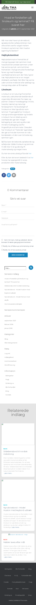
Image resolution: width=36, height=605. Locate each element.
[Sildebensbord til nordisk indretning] (18, 434)
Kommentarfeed (10, 361)
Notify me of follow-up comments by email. (18, 246)
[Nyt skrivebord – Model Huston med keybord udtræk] (18, 490)
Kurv (17, 588)
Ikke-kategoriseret (10, 343)
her (30, 153)
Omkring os (10, 383)
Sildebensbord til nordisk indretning (16, 286)
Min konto (25, 588)
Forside (6, 582)
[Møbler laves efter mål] (18, 534)
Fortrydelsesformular (18, 582)
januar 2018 (8, 328)
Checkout (7, 575)
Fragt (7, 379)
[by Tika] (10, 7)
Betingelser (10, 376)
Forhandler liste (27, 575)
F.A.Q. (16, 575)
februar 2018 (8, 324)
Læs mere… (8, 473)
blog (7, 391)
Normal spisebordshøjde (13, 304)
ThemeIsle (24, 600)
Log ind (7, 353)
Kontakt (8, 395)
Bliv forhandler (10, 387)
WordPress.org (9, 365)
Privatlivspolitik (20, 595)
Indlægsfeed (8, 357)
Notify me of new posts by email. (14, 250)
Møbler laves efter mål (14, 542)
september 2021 (10, 320)
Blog (12, 168)
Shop (30, 595)
